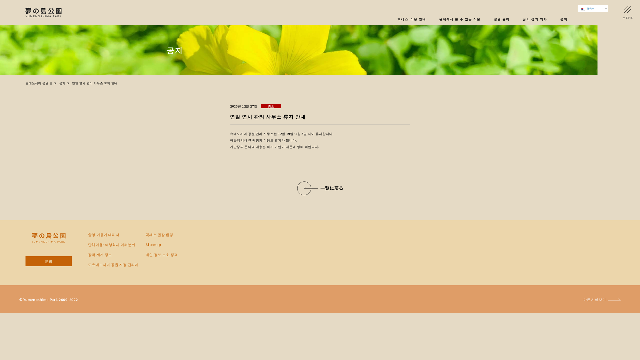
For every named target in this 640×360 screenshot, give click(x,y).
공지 (564, 19)
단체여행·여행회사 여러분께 (111, 244)
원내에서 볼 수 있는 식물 (460, 19)
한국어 (590, 8)
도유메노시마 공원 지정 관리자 (113, 264)
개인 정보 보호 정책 (162, 254)
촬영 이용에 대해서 (103, 234)
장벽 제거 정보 (100, 254)
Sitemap (153, 244)
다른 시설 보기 (595, 299)
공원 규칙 (502, 19)
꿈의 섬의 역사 (535, 19)
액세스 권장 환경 (159, 234)
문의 (48, 261)
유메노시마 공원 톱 (39, 83)
